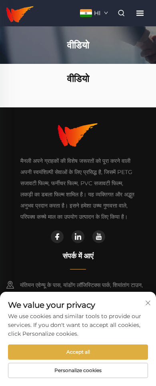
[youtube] (98, 236)
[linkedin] (78, 236)
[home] (20, 12)
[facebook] (57, 236)
